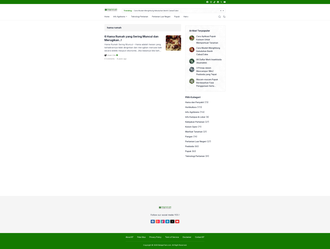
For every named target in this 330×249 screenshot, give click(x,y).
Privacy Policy (155, 237)
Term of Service (172, 237)
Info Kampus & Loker (195, 117)
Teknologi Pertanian (139, 16)
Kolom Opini (191, 126)
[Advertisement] (164, 176)
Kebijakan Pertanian (194, 122)
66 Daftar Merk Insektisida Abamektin (209, 61)
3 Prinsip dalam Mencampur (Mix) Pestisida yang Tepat (206, 71)
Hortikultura (190, 107)
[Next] (223, 11)
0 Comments (109, 59)
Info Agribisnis (119, 16)
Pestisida (189, 146)
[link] (207, 2)
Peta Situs (141, 237)
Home (106, 16)
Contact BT (199, 237)
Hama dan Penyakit (194, 102)
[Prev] (221, 11)
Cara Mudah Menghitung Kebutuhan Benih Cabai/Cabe (156, 11)
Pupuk (177, 16)
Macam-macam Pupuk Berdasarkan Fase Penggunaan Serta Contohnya (207, 83)
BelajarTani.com (164, 245)
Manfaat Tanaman (194, 131)
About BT (130, 237)
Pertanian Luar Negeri (161, 16)
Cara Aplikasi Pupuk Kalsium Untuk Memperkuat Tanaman (207, 39)
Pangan (188, 136)
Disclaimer (187, 237)
